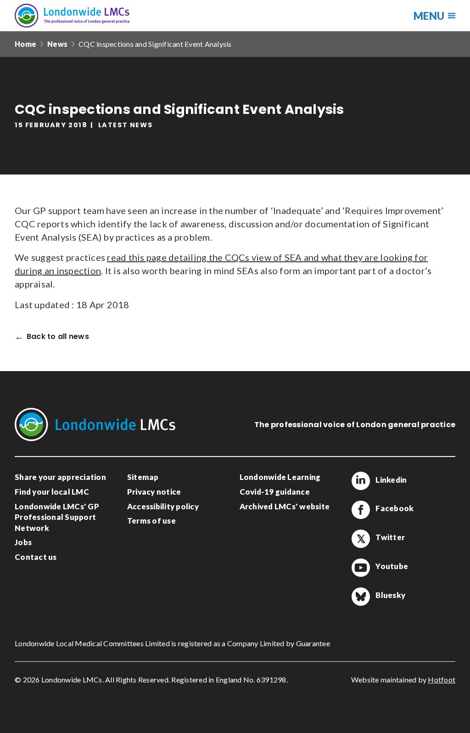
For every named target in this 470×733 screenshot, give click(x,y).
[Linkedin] (361, 481)
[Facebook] (361, 510)
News (57, 43)
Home (25, 43)
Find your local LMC (52, 491)
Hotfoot (441, 679)
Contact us (36, 557)
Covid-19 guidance (275, 491)
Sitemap (143, 477)
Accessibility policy (163, 506)
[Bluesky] (361, 596)
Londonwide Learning (280, 477)
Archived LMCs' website (285, 506)
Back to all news (58, 337)
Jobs (23, 542)
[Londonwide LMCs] (72, 16)
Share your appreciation (60, 477)
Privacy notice (154, 491)
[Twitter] (361, 539)
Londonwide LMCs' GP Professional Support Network (57, 517)
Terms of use (151, 520)
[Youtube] (361, 567)
